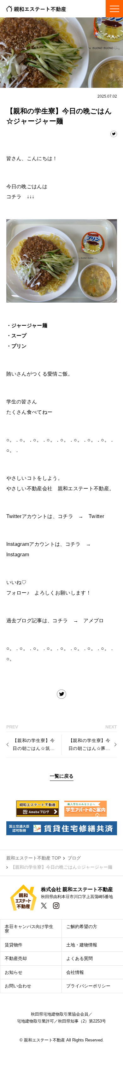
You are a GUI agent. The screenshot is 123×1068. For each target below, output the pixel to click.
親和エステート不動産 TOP (33, 857)
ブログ (74, 857)
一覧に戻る (61, 776)
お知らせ (13, 972)
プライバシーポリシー (88, 985)
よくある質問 (79, 958)
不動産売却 (16, 958)
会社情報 (75, 972)
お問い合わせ (18, 985)
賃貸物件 (13, 944)
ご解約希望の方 (81, 926)
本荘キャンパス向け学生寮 (29, 928)
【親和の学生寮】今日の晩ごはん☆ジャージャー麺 (61, 867)
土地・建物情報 (81, 944)
